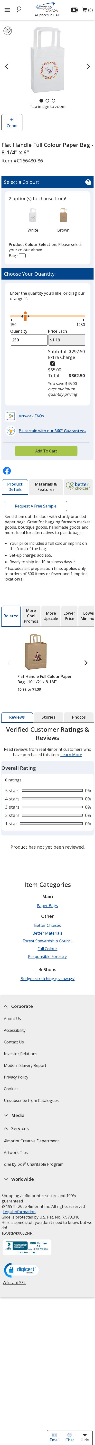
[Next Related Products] (86, 663)
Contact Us (14, 1042)
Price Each (57, 331)
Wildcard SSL (14, 1284)
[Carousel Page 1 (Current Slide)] (41, 101)
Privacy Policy (16, 1078)
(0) (87, 11)
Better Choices (47, 925)
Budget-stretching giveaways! (47, 978)
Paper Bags (47, 905)
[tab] (15, 487)
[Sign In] (75, 10)
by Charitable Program (33, 1164)
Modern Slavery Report (26, 1067)
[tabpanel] (47, 789)
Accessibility (15, 1030)
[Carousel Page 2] (47, 101)
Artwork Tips (16, 1152)
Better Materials (47, 933)
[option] (33, 220)
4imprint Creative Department (31, 1141)
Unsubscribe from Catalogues (32, 1102)
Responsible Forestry (47, 956)
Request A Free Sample (36, 506)
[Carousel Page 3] (53, 101)
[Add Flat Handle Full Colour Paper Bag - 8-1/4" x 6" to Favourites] (7, 31)
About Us (12, 1018)
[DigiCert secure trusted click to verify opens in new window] (22, 1270)
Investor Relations (21, 1055)
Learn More (71, 754)
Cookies (12, 1090)
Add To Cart (46, 451)
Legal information (19, 1211)
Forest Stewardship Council (47, 941)
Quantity (19, 331)
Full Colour (47, 948)
